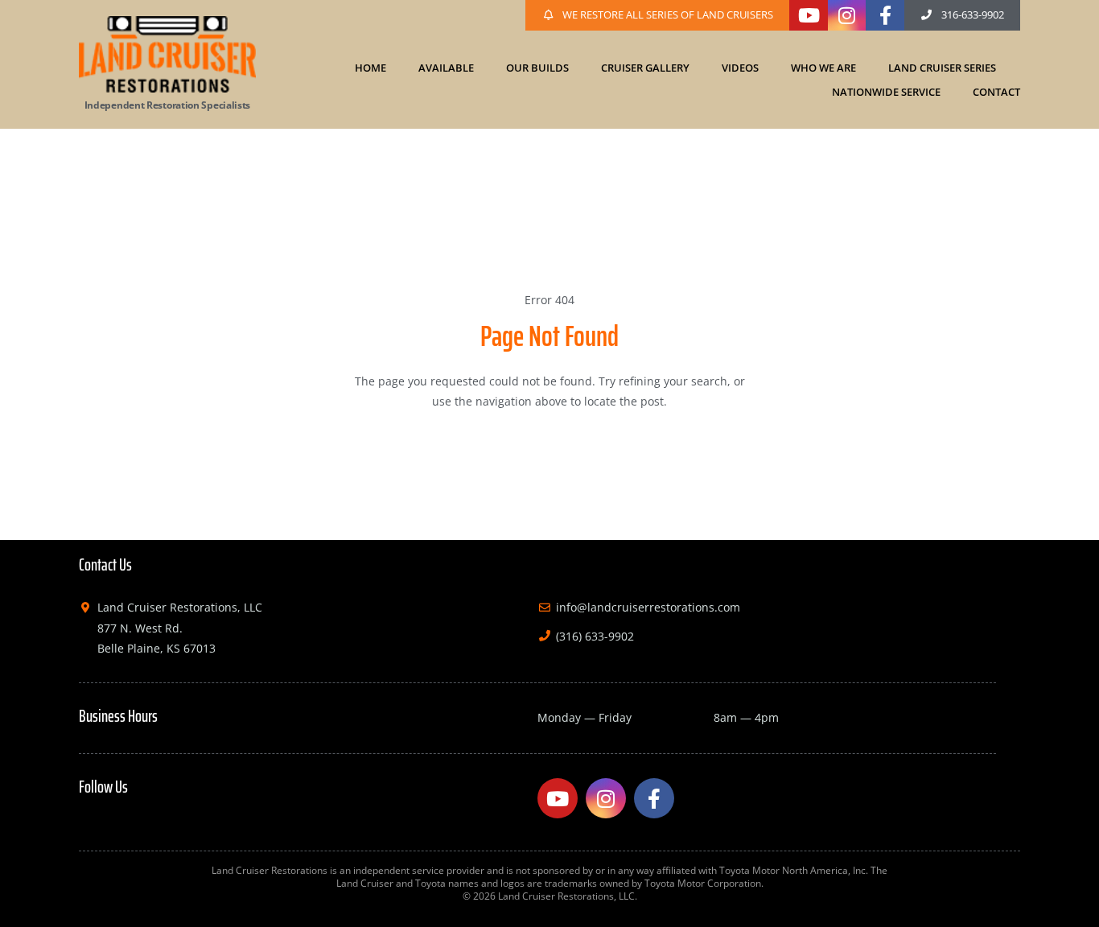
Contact (996, 91)
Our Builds (537, 67)
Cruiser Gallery (645, 67)
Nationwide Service (886, 91)
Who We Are (823, 67)
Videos (740, 67)
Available (446, 67)
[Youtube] (808, 15)
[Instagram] (847, 15)
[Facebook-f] (885, 15)
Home (370, 67)
